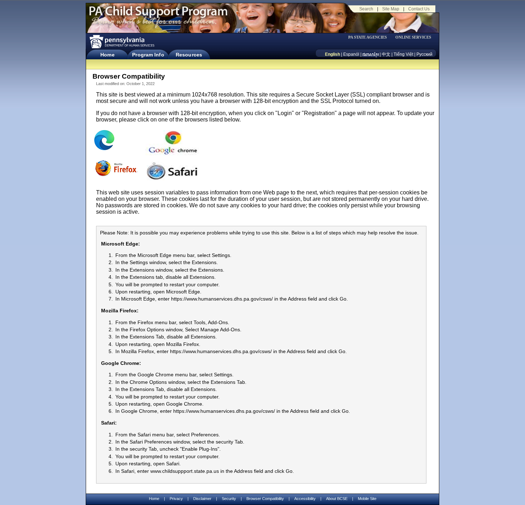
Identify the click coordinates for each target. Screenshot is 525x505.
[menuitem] (370, 37)
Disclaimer (202, 498)
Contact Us (419, 8)
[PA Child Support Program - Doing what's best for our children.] (158, 15)
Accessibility (305, 498)
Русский (424, 54)
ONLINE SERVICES (413, 37)
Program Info (148, 55)
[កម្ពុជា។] (370, 54)
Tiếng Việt (403, 54)
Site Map (390, 8)
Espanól (351, 54)
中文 (386, 54)
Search (366, 8)
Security (229, 498)
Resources (189, 55)
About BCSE (337, 498)
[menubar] (370, 37)
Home (107, 55)
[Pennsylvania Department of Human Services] (121, 42)
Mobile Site (367, 498)
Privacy (176, 499)
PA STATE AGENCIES (367, 37)
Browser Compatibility (265, 498)
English (332, 54)
